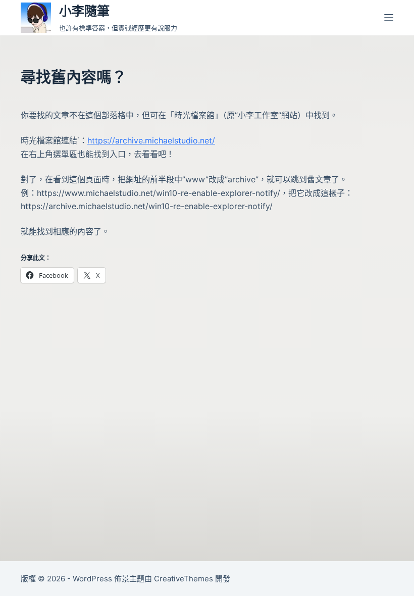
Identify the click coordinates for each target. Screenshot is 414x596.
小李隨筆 (84, 11)
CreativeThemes (183, 578)
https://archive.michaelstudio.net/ (151, 140)
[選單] (388, 17)
